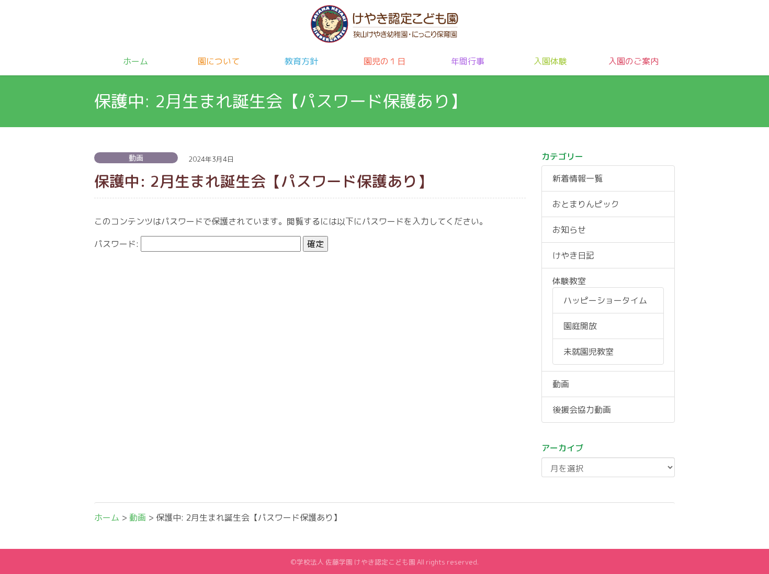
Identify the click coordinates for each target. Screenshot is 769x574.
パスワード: (117, 244)
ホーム (135, 61)
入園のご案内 (633, 61)
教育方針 (301, 61)
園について (219, 61)
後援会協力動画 (581, 409)
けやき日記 (573, 255)
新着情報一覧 (577, 178)
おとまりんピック (585, 204)
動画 (560, 384)
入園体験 (550, 61)
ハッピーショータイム (605, 300)
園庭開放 (580, 326)
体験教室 (569, 281)
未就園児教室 (588, 351)
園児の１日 (384, 61)
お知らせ (569, 229)
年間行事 (467, 61)
